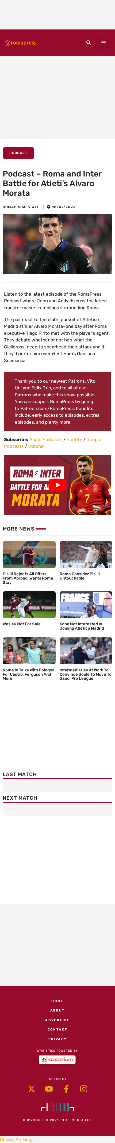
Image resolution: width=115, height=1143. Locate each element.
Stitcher (36, 446)
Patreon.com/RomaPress (47, 408)
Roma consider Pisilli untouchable (80, 576)
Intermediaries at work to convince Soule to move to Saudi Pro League (86, 674)
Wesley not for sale (22, 624)
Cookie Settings (17, 1139)
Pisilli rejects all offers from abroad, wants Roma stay (28, 578)
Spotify (74, 439)
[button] (88, 43)
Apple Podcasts (45, 439)
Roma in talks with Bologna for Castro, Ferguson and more (29, 674)
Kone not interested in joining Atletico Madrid (82, 626)
